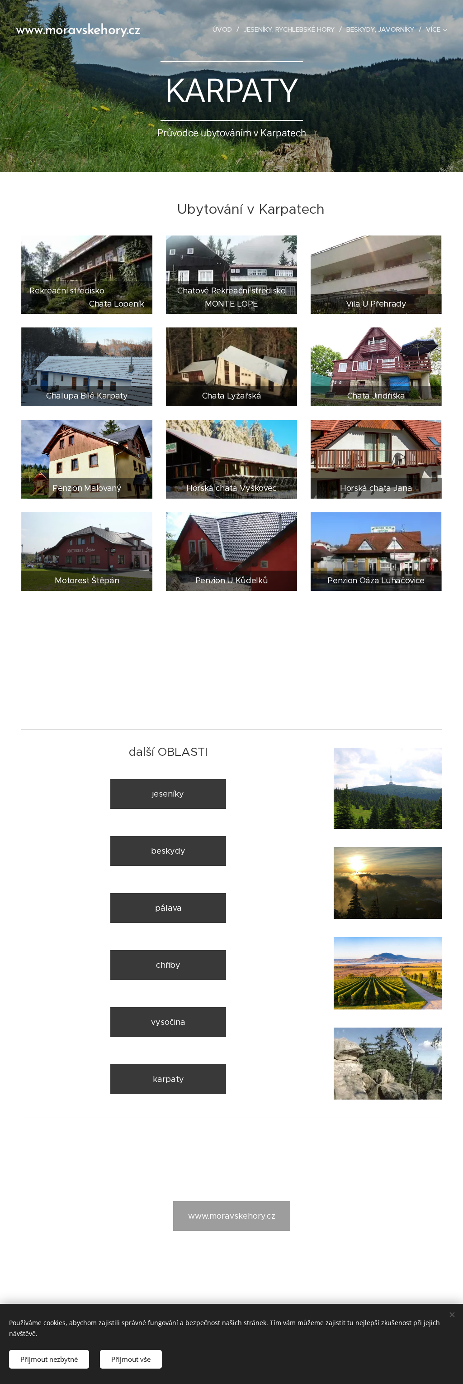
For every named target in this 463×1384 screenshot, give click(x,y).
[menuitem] (224, 29)
